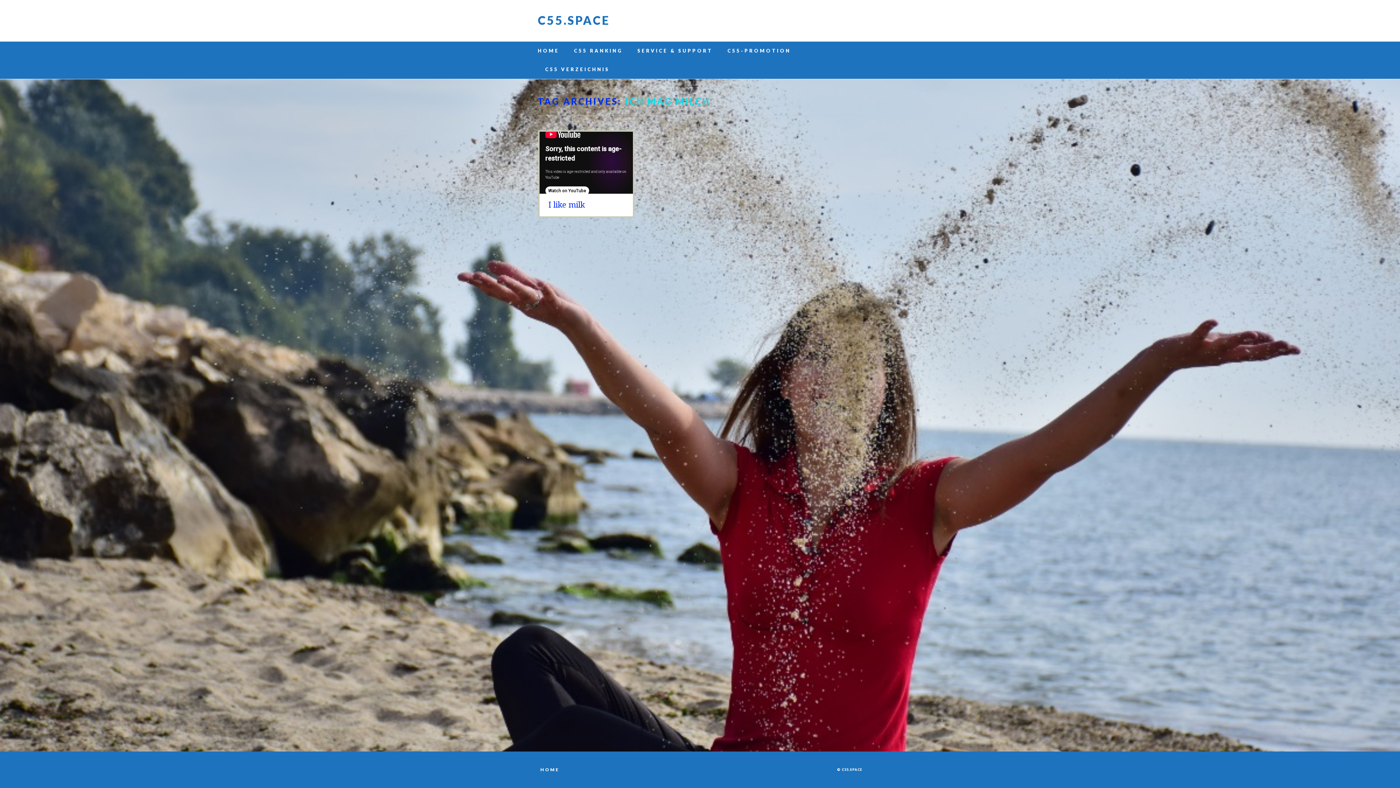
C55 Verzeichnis (577, 69)
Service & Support (675, 51)
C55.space (574, 20)
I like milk (566, 204)
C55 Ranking (598, 51)
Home (548, 51)
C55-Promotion (759, 51)
